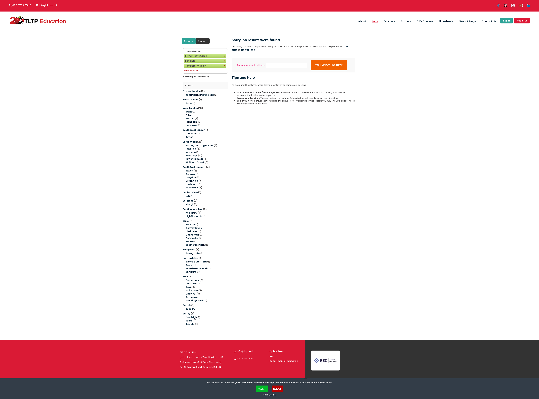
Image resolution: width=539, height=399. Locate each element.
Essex (186, 221)
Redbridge (191, 155)
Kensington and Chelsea (200, 94)
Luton (189, 196)
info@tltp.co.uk (48, 5)
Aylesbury (191, 212)
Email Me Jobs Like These (328, 65)
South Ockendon (195, 244)
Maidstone (192, 290)
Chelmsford (192, 231)
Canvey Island (194, 228)
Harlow (190, 241)
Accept (262, 388)
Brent (189, 111)
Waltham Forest (195, 162)
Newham (191, 152)
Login (506, 20)
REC (272, 356)
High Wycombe (194, 216)
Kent (185, 276)
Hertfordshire (190, 258)
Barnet (189, 103)
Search (202, 41)
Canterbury (192, 280)
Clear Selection (191, 70)
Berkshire (188, 200)
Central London (192, 91)
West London (190, 108)
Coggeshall (192, 234)
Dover (189, 287)
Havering (191, 148)
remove (224, 56)
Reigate (190, 324)
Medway (191, 293)
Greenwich (192, 180)
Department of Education (284, 361)
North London (190, 99)
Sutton (189, 137)
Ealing (189, 115)
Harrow (190, 118)
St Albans (191, 271)
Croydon (191, 177)
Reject (277, 388)
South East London (193, 167)
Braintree (191, 224)
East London (190, 141)
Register (522, 20)
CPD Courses (424, 21)
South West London (194, 130)
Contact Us (489, 21)
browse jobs (248, 49)
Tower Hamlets (194, 159)
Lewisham (191, 184)
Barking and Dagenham (199, 145)
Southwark (192, 187)
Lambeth (191, 133)
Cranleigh (191, 317)
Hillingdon (191, 121)
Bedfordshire (190, 192)
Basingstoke (193, 253)
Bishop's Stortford (196, 261)
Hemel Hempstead (196, 268)
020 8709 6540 (21, 5)
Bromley (190, 174)
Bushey (190, 265)
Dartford (191, 283)
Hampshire (189, 249)
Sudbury (190, 309)
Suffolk (187, 305)
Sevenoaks (192, 297)
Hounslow (191, 125)
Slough (189, 204)
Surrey (186, 313)
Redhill (189, 320)
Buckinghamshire (193, 209)
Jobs (375, 21)
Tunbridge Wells (195, 300)
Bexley (189, 170)
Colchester (192, 238)
